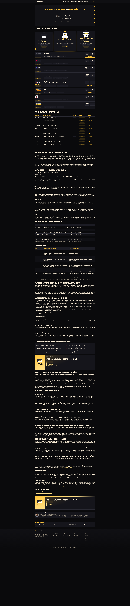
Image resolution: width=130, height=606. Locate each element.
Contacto (87, 535)
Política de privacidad (78, 531)
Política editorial (88, 537)
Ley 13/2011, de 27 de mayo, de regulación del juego (44, 493)
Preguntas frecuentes (89, 538)
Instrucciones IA (88, 542)
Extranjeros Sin (80, 1)
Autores (64, 533)
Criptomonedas (86, 1)
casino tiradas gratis (55, 524)
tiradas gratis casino (53, 387)
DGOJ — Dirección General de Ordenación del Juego (44, 491)
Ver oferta (90, 117)
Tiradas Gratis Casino (73, 1)
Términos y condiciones (78, 533)
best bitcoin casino (85, 524)
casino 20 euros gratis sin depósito (67, 166)
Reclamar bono (52, 365)
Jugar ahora (92, 1)
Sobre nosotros (88, 531)
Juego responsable (66, 535)
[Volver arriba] (127, 603)
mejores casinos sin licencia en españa (72, 525)
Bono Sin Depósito (65, 1)
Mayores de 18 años (88, 533)
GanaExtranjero (57, 547)
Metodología (65, 531)
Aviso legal (76, 535)
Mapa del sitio (87, 540)
